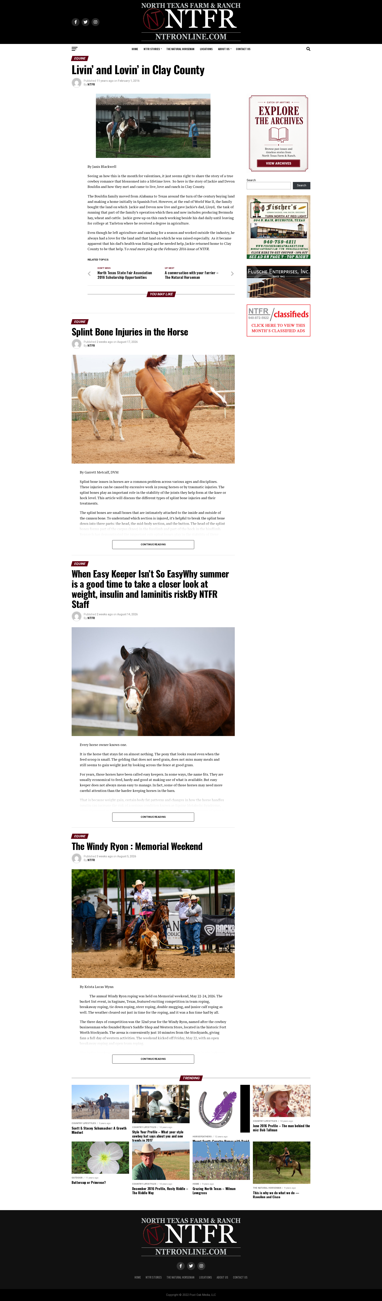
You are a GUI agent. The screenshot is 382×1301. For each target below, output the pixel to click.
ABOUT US (223, 49)
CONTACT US (243, 49)
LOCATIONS (206, 49)
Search (251, 180)
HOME (135, 49)
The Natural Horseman (180, 49)
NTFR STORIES (152, 49)
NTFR (91, 84)
